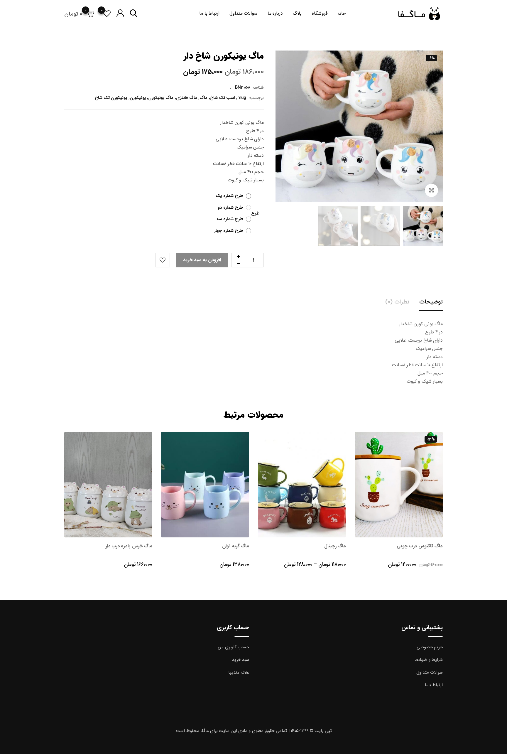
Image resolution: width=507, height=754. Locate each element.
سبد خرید (240, 659)
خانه (341, 13)
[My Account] (120, 13)
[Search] (133, 13)
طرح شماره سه (230, 219)
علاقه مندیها (238, 672)
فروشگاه (319, 13)
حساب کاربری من (233, 647)
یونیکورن (138, 97)
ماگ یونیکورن (160, 97)
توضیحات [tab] (431, 301)
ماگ (203, 97)
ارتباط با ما (209, 13)
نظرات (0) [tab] (397, 301)
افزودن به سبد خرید (202, 260)
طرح (255, 214)
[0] (90, 13)
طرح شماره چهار (228, 230)
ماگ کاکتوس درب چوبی (420, 546)
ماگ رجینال (335, 546)
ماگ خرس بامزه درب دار (129, 546)
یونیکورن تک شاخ (111, 97)
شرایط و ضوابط (429, 659)
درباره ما (275, 13)
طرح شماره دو (230, 207)
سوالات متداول (243, 13)
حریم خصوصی (430, 647)
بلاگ (297, 13)
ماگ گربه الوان (235, 546)
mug (241, 97)
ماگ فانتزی (186, 97)
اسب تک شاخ (222, 97)
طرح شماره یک (229, 196)
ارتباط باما (434, 685)
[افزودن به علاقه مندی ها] (162, 260)
